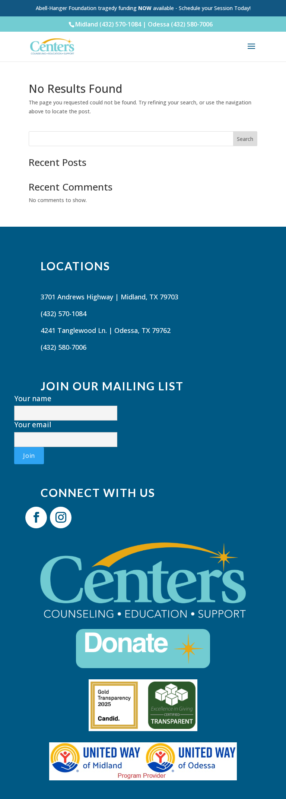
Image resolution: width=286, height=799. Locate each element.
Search (245, 138)
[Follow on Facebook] (36, 517)
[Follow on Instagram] (61, 517)
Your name (32, 398)
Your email (32, 425)
